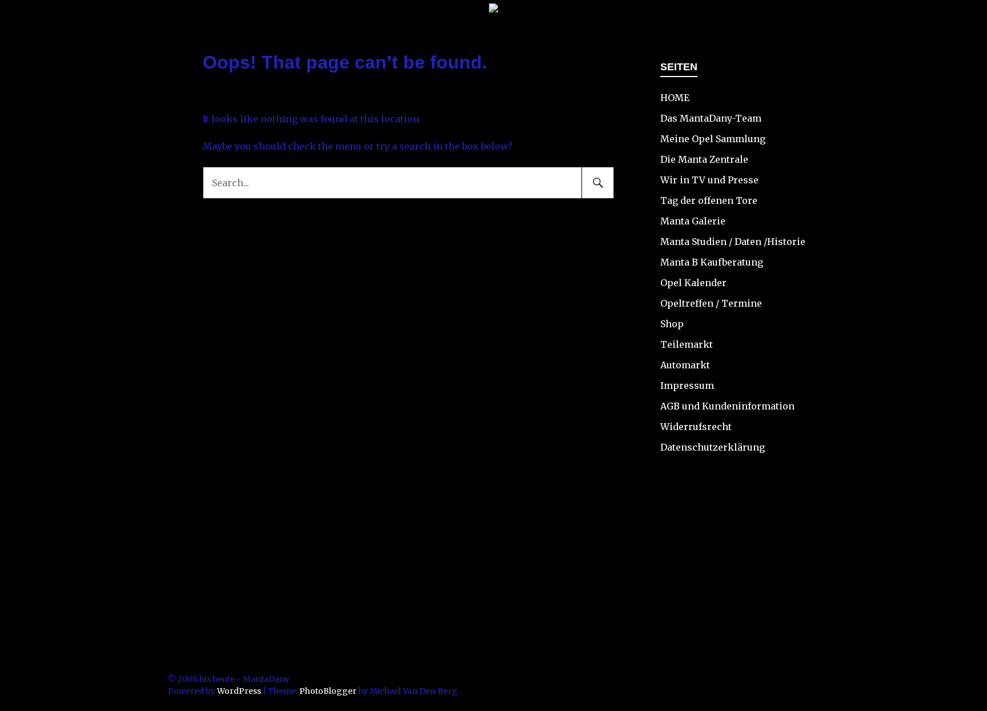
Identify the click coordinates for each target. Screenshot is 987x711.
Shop (672, 324)
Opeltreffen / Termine (711, 303)
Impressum (687, 385)
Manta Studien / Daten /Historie (732, 241)
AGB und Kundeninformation (727, 406)
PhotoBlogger (327, 691)
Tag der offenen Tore (708, 200)
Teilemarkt (686, 344)
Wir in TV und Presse (709, 180)
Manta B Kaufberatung (711, 262)
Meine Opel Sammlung (712, 138)
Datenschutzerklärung (712, 447)
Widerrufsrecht (696, 426)
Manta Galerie (692, 221)
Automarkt (685, 365)
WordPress (239, 691)
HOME (674, 97)
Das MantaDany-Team (710, 118)
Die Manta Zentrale (704, 159)
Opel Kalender (693, 282)
